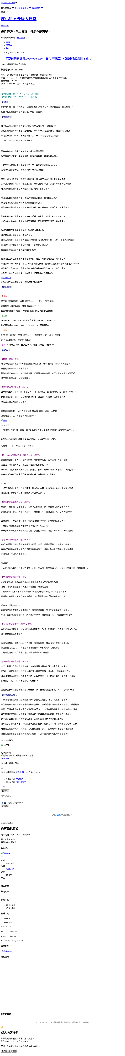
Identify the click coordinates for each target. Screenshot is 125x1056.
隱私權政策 (76, 1022)
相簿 (8, 42)
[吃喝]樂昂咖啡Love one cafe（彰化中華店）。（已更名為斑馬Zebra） (50, 58)
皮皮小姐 (5, 758)
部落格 (9, 45)
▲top (3, 786)
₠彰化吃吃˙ (21, 782)
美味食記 (20, 779)
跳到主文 (5, 26)
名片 (8, 48)
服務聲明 (86, 1022)
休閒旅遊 (21, 38)
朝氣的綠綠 (7, 951)
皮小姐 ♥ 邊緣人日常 (18, 19)
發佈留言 (5, 806)
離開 (14, 1051)
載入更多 (5, 791)
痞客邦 (18, 772)
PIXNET (44, 1022)
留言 (24, 772)
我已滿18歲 (6, 1051)
